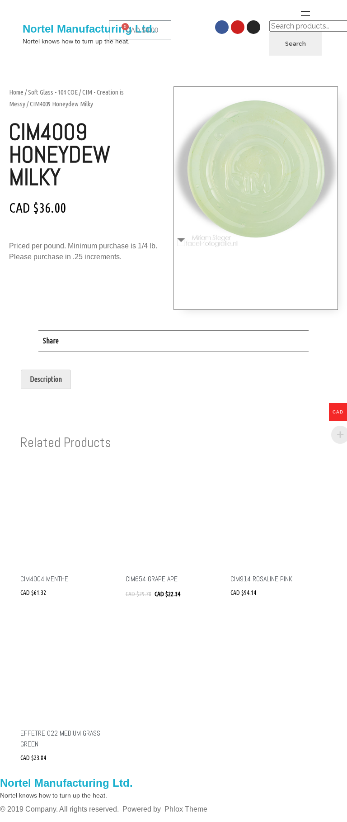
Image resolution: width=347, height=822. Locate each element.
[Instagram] (253, 27)
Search (295, 43)
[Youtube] (237, 27)
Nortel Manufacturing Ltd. (89, 29)
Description (46, 379)
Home (16, 92)
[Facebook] (222, 27)
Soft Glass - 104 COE (53, 92)
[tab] (46, 380)
